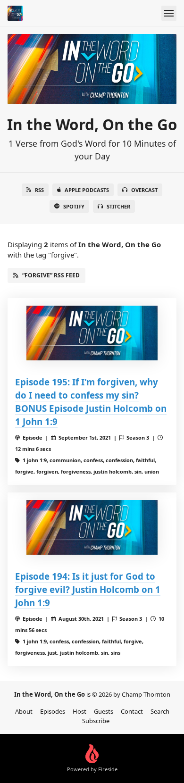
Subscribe (95, 720)
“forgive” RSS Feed (51, 275)
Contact (132, 711)
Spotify (73, 206)
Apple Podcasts (87, 189)
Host (79, 711)
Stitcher (118, 206)
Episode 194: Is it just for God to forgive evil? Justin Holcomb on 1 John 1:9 (87, 589)
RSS (39, 189)
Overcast (144, 189)
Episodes (52, 711)
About (24, 711)
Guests (103, 711)
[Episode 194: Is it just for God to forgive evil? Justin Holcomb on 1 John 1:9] (92, 527)
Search (160, 711)
